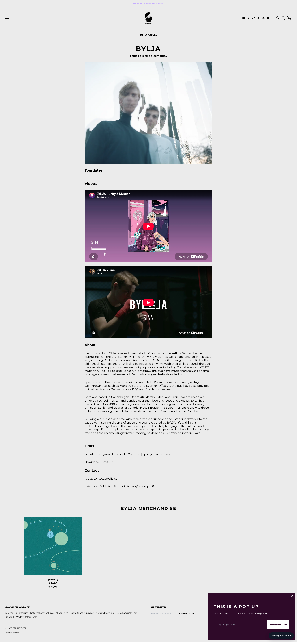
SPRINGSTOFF (19, 628)
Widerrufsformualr (26, 617)
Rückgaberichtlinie (126, 612)
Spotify (147, 454)
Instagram (103, 454)
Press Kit (106, 462)
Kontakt (9, 617)
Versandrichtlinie (105, 612)
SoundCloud (163, 454)
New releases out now (148, 3)
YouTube (134, 454)
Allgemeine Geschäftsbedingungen (75, 612)
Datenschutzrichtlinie (42, 612)
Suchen (9, 612)
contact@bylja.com (106, 478)
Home (143, 35)
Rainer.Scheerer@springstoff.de (136, 486)
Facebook (119, 454)
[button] (283, 17)
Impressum (22, 612)
